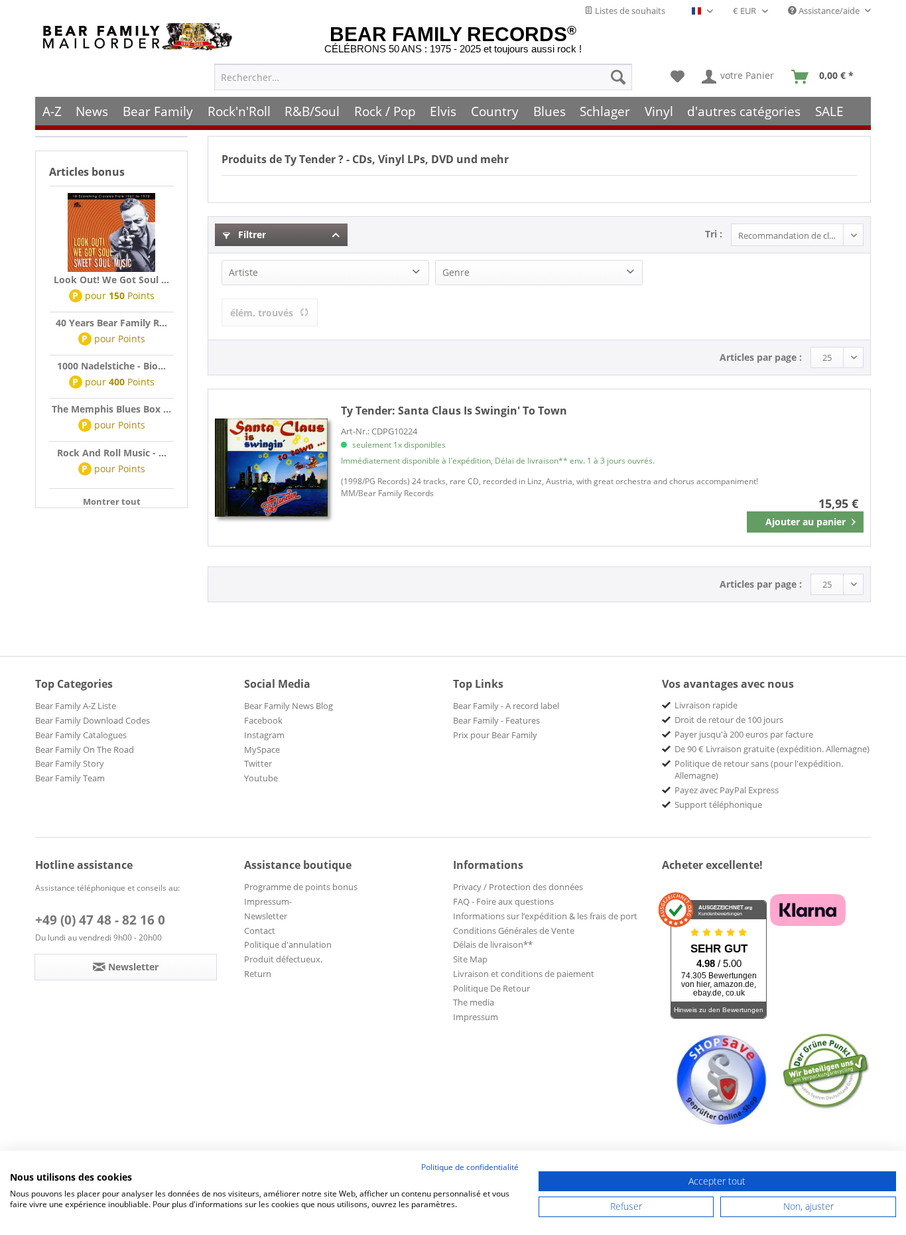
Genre (456, 272)
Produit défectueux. (283, 959)
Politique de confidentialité (470, 1167)
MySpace (262, 749)
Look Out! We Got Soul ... (111, 279)
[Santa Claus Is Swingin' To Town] (271, 468)
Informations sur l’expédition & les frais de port (545, 916)
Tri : (713, 234)
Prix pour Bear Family (495, 735)
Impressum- (268, 901)
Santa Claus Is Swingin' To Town (454, 410)
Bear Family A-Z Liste (75, 706)
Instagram (264, 735)
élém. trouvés (261, 312)
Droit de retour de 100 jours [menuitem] (729, 720)
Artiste (243, 272)
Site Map (470, 959)
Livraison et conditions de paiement (523, 974)
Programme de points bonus (300, 887)
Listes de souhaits (629, 11)
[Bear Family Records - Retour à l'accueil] (140, 36)
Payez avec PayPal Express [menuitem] (727, 790)
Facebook (263, 720)
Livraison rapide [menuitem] (706, 705)
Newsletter (265, 916)
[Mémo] (677, 77)
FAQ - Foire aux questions (503, 901)
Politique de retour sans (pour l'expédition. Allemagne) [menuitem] (759, 769)
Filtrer (250, 234)
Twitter (258, 763)
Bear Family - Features (496, 720)
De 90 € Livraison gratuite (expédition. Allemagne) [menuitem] (772, 749)
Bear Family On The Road (84, 749)
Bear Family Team (70, 778)
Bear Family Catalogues (81, 735)
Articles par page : (761, 357)
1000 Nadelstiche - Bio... (111, 365)
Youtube (261, 778)
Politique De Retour (491, 988)
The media (473, 1002)
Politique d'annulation (288, 944)
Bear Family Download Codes (92, 720)
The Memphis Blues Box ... (111, 409)
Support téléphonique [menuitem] (718, 805)
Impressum (475, 1017)
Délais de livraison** (493, 944)
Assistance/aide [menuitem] (829, 11)
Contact (259, 931)
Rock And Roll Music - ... (111, 452)
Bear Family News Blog (288, 706)
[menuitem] (423, 77)
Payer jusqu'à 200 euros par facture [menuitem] (744, 734)
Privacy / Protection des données (518, 887)
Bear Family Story (69, 763)
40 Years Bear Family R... (111, 322)
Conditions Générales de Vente (513, 931)
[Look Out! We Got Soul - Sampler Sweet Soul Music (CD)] (111, 233)
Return (257, 974)
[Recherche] (618, 77)
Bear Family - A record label (506, 706)
